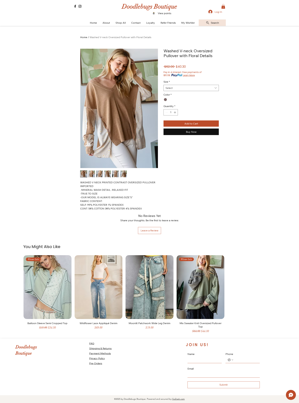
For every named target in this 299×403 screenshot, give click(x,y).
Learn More (189, 75)
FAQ (91, 343)
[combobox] (191, 88)
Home (83, 37)
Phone (229, 354)
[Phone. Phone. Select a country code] (230, 360)
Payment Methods (100, 353)
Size (167, 81)
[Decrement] (166, 112)
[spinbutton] (170, 112)
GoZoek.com (178, 399)
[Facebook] (75, 6)
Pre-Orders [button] (95, 363)
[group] (149, 295)
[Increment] (175, 112)
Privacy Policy (97, 358)
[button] (223, 6)
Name (191, 354)
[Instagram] (80, 6)
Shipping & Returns (100, 348)
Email (190, 368)
